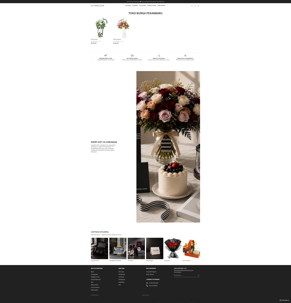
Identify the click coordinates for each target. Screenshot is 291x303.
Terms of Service (95, 287)
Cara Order (121, 277)
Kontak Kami (122, 274)
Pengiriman (122, 282)
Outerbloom (96, 295)
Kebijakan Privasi (95, 277)
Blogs (92, 272)
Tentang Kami (94, 274)
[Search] (192, 5)
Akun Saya (121, 272)
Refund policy (94, 290)
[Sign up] (198, 275)
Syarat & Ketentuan (96, 279)
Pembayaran (122, 279)
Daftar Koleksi (94, 285)
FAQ (120, 285)
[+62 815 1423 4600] (159, 283)
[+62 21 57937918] (159, 286)
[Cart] (198, 5)
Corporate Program (151, 272)
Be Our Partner (150, 274)
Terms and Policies (145, 295)
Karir (92, 282)
